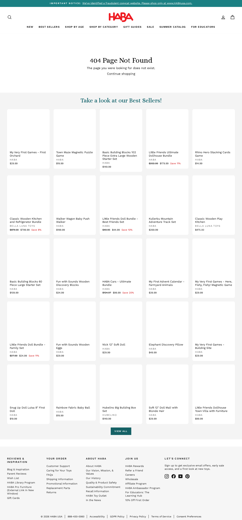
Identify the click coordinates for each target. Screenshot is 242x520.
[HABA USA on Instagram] (167, 476)
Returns (51, 492)
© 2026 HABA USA (51, 516)
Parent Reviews (16, 473)
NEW (30, 26)
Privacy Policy (138, 516)
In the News (93, 500)
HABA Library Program (21, 482)
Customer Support (58, 466)
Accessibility (97, 516)
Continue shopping (121, 73)
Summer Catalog (172, 26)
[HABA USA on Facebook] (173, 476)
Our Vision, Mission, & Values (99, 472)
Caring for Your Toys (59, 470)
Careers (130, 474)
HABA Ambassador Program (142, 488)
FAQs (49, 474)
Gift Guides (132, 26)
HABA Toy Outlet (96, 495)
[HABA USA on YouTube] (180, 476)
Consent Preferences (189, 516)
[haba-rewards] (216, 17)
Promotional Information (61, 483)
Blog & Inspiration (18, 469)
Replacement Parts (58, 488)
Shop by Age (74, 26)
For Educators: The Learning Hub (137, 494)
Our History (93, 478)
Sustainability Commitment (103, 487)
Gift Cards (13, 498)
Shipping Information (59, 479)
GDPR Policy (117, 516)
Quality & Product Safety (101, 482)
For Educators (203, 26)
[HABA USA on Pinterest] (187, 476)
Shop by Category (103, 26)
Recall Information (97, 491)
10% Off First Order (137, 500)
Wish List (13, 478)
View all (120, 431)
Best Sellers (49, 26)
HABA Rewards (134, 466)
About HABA (94, 466)
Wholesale (131, 479)
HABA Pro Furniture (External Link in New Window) (20, 490)
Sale (150, 26)
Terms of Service (161, 516)
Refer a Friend (134, 470)
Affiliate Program (136, 483)
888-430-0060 (76, 516)
